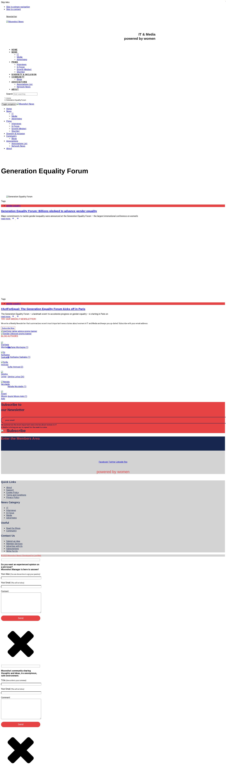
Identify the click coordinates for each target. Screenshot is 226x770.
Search (9, 94)
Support (10, 490)
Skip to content (13, 9)
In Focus (21, 67)
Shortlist (21, 72)
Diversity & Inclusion (24, 74)
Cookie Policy (12, 492)
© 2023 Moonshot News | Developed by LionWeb (21, 555)
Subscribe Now (8, 328)
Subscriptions (12, 548)
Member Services (14, 543)
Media (19, 57)
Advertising (22, 59)
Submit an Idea (13, 541)
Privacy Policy (12, 497)
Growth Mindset (24, 69)
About (15, 89)
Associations (19, 82)
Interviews (21, 64)
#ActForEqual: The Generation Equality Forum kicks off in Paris (43, 308)
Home (15, 50)
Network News (23, 87)
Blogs (19, 79)
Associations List (25, 84)
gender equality (13, 206)
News (14, 52)
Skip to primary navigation (18, 7)
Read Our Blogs (13, 528)
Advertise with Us (14, 546)
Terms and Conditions (16, 495)
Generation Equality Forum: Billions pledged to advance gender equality (49, 210)
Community (18, 77)
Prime (15, 62)
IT (18, 54)
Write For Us (12, 551)
